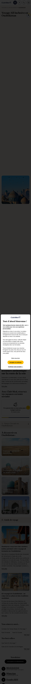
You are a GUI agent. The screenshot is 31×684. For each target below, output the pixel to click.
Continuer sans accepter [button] (15, 367)
